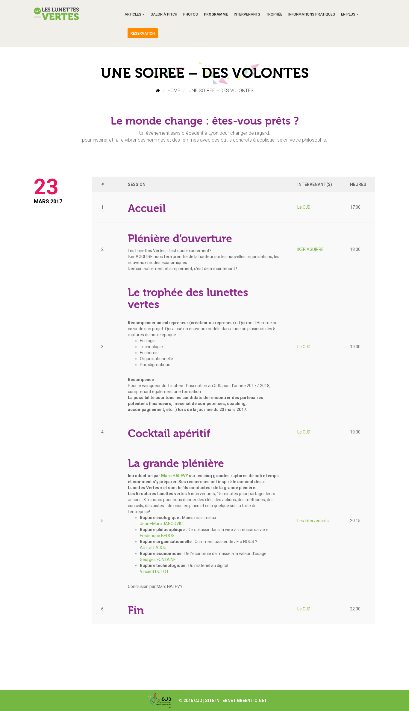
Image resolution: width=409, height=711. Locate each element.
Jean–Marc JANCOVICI (162, 523)
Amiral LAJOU (153, 547)
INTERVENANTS (247, 14)
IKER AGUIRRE (310, 249)
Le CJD (303, 207)
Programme (216, 14)
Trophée (274, 14)
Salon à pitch (164, 14)
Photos (190, 14)
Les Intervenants (313, 520)
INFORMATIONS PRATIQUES (311, 14)
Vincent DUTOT (154, 571)
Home (173, 90)
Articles (133, 14)
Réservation (143, 33)
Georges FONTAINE (158, 559)
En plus (348, 14)
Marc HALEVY (174, 475)
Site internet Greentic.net (236, 700)
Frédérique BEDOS (157, 535)
